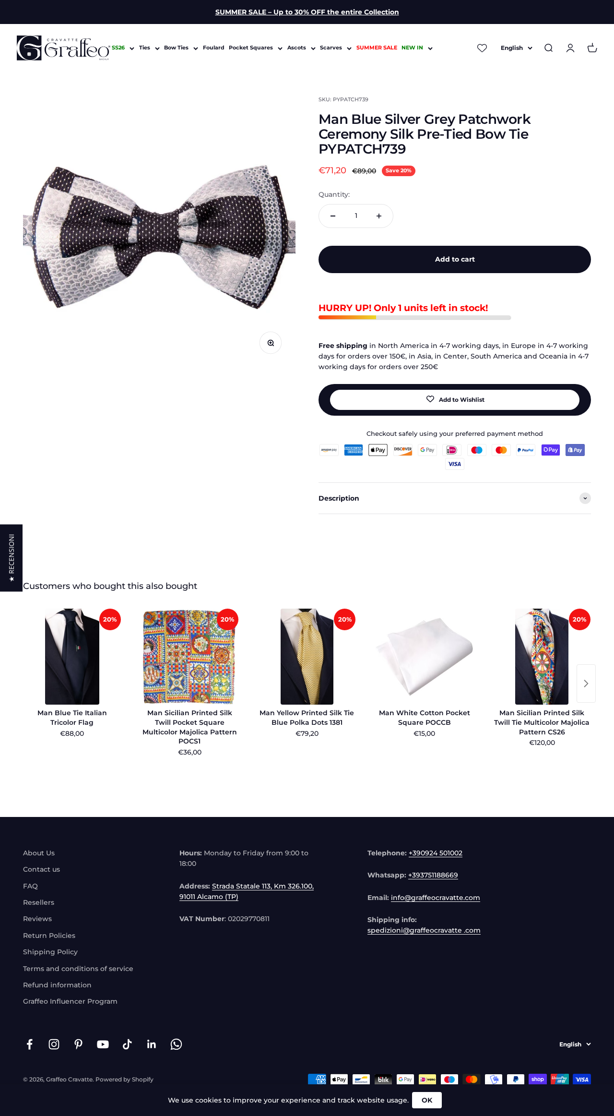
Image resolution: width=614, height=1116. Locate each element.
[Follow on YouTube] (102, 1044)
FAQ (30, 886)
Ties (144, 48)
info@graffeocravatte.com (435, 897)
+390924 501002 (435, 853)
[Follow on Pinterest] (78, 1044)
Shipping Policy (50, 952)
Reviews (37, 918)
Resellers (38, 902)
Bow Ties (176, 48)
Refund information (57, 985)
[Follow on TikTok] (127, 1044)
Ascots (296, 48)
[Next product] (586, 683)
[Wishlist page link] (482, 48)
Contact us (41, 869)
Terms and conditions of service (78, 968)
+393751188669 (433, 875)
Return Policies (49, 935)
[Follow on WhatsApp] (176, 1044)
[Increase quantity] (379, 216)
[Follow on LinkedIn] (151, 1044)
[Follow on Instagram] (53, 1044)
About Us (39, 853)
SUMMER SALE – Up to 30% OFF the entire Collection (307, 12)
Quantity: (334, 194)
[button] (11, 558)
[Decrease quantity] (333, 216)
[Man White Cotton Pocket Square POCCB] (424, 657)
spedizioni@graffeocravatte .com (424, 930)
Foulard (213, 48)
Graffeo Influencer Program (70, 1001)
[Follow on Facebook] (29, 1044)
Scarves (331, 48)
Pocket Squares (251, 48)
